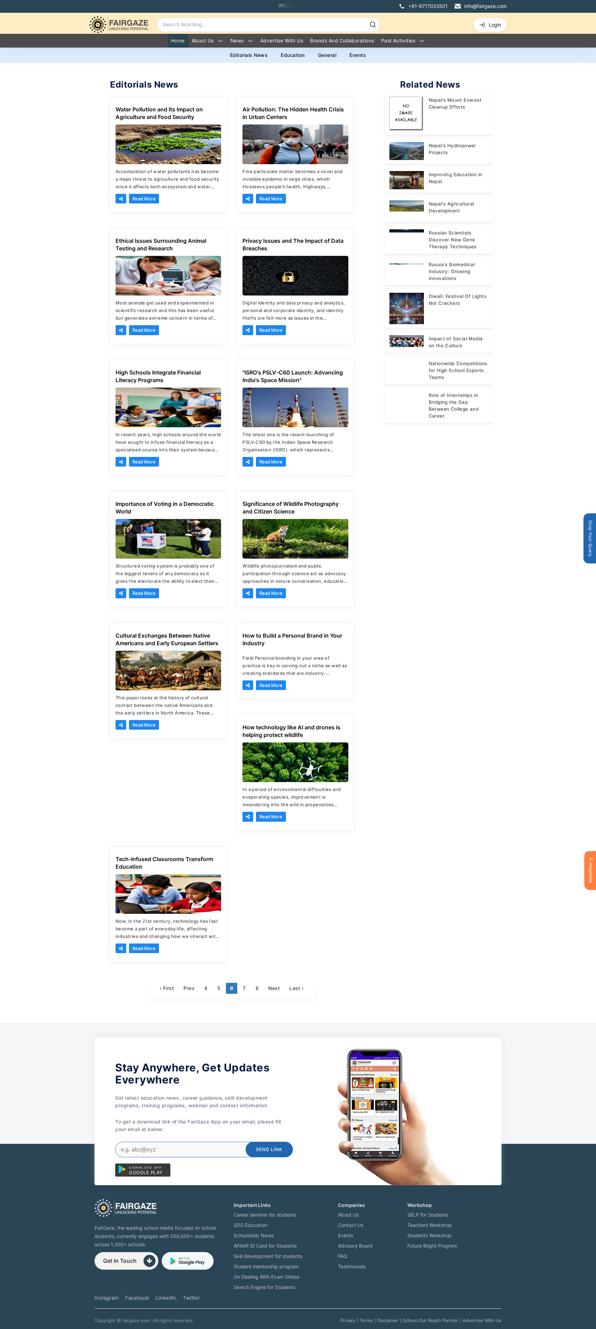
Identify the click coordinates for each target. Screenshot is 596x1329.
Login (495, 25)
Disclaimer (388, 1320)
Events (357, 55)
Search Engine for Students (264, 1287)
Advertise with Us (282, 40)
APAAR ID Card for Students (265, 1246)
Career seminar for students (265, 1215)
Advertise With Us (482, 1320)
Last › (296, 988)
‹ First (167, 988)
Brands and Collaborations (342, 40)
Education (293, 55)
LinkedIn (166, 1298)
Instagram (107, 1298)
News (237, 40)
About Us (203, 40)
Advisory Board (355, 1246)
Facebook (137, 1298)
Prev (189, 988)
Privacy (348, 1320)
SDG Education (250, 1225)
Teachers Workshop (429, 1225)
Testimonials (352, 1266)
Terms (366, 1320)
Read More (144, 198)
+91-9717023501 (428, 6)
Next (274, 988)
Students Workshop (429, 1235)
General (327, 55)
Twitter (191, 1298)
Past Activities (398, 40)
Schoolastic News (254, 1235)
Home (178, 40)
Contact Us (350, 1225)
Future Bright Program (432, 1246)
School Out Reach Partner (430, 1320)
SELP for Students (427, 1215)
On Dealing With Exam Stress (266, 1277)
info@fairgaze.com (485, 6)
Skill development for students (268, 1256)
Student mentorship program (266, 1266)
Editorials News (249, 55)
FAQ (342, 1256)
